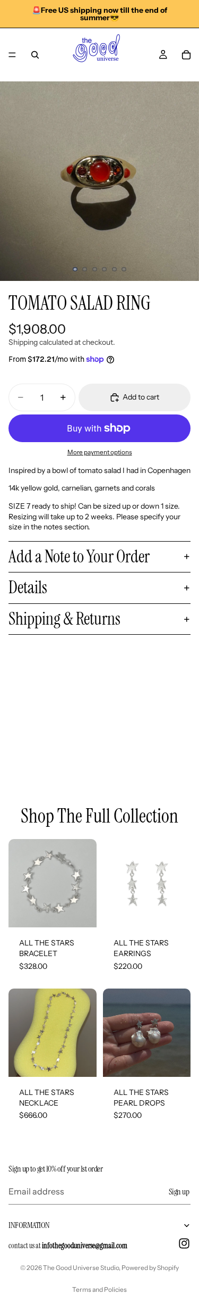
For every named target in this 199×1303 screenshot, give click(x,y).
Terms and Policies (99, 1289)
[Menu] (12, 55)
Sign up (179, 1191)
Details (27, 587)
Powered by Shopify (150, 1268)
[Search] (35, 55)
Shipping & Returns (64, 619)
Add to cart (141, 397)
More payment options (99, 452)
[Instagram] (184, 1242)
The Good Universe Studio (81, 1268)
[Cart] (186, 55)
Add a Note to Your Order (79, 556)
